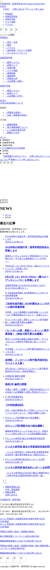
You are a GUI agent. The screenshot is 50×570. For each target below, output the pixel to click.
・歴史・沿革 (11, 42)
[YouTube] (18, 32)
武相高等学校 (11, 16)
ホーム (8, 215)
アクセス (9, 24)
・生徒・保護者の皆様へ (16, 115)
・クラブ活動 (11, 70)
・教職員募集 (11, 124)
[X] (12, 32)
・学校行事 (10, 68)
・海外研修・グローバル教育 (18, 50)
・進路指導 (10, 76)
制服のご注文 (17, 541)
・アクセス (10, 48)
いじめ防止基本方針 (30, 536)
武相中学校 (10, 19)
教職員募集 (5, 541)
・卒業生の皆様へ (13, 112)
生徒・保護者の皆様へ (25, 531)
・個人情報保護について (16, 127)
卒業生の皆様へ (7, 531)
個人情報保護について (10, 536)
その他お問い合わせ (32, 541)
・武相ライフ (11, 65)
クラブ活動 (10, 22)
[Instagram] (7, 32)
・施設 (8, 45)
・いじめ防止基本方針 (15, 130)
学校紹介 (9, 14)
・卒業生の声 (11, 78)
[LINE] (2, 32)
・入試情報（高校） (14, 81)
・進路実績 (10, 73)
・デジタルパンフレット (16, 53)
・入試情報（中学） (14, 96)
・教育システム (12, 62)
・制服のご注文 (12, 133)
